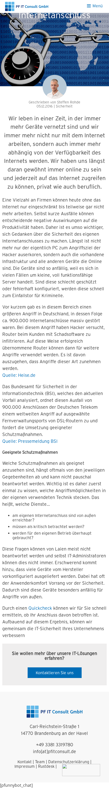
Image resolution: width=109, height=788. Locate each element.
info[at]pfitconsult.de (54, 751)
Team (40, 761)
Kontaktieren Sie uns (55, 672)
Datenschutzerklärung (68, 761)
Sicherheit (64, 106)
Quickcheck (40, 608)
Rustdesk (46, 766)
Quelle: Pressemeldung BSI (30, 441)
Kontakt (24, 761)
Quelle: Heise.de (18, 375)
